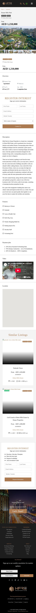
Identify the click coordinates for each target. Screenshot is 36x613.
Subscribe (26, 575)
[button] (31, 3)
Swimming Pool (9, 233)
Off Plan (4, 15)
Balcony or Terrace (10, 206)
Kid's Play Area (9, 218)
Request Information (18, 479)
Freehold (7, 210)
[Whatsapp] (26, 580)
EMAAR (8, 15)
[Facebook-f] (9, 580)
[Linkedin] (15, 580)
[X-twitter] (21, 580)
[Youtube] (24, 580)
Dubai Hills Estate (18, 378)
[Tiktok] (18, 580)
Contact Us (18, 126)
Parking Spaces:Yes (10, 225)
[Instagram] (12, 580)
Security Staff (8, 229)
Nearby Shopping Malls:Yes (12, 222)
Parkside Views (18, 368)
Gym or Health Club (10, 214)
